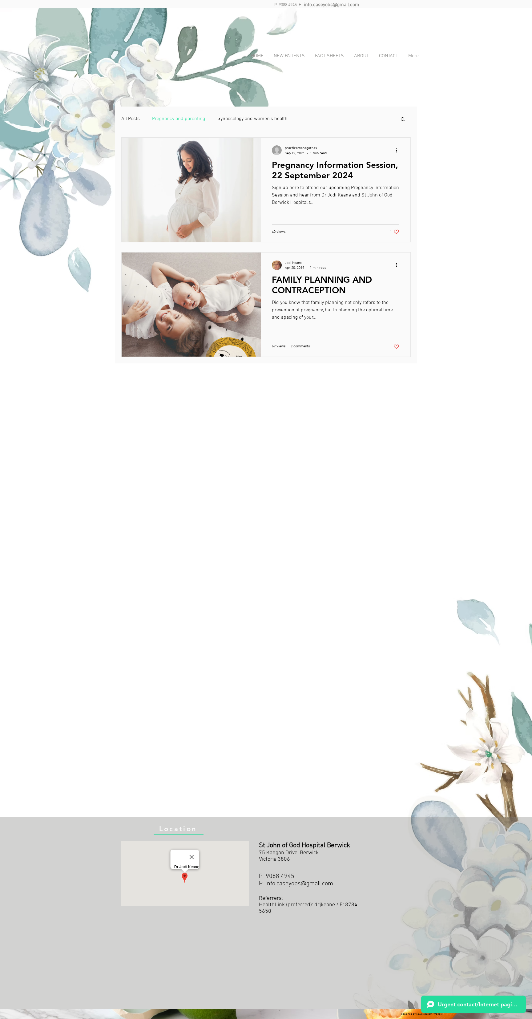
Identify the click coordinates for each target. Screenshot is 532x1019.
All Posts (130, 119)
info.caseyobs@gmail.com (331, 5)
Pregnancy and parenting (178, 119)
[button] (403, 119)
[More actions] (398, 150)
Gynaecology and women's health (252, 119)
